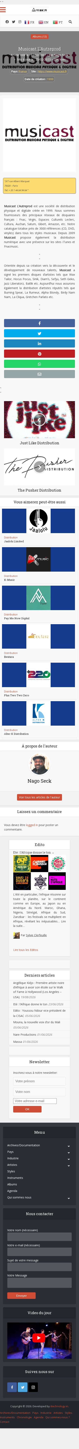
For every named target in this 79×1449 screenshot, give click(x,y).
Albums (12, 1184)
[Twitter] (22, 1387)
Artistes (12, 1165)
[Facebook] (12, 1387)
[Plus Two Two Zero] (38, 675)
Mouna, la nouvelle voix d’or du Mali (36, 1022)
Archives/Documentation (23, 1145)
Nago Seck (61, 55)
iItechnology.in (59, 1406)
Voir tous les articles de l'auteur (39, 797)
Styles (11, 1171)
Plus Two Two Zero (16, 695)
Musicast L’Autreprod (39, 48)
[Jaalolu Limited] (38, 521)
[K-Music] (38, 559)
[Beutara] (38, 636)
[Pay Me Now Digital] (38, 598)
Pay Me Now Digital (16, 618)
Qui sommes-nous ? (57, 1417)
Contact (4, 1422)
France (23, 71)
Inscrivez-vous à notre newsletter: (35, 1073)
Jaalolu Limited (14, 541)
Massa (17, 1042)
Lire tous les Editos (25, 950)
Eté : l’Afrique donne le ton (33, 852)
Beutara (9, 657)
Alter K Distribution (16, 734)
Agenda (12, 1191)
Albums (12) (40, 36)
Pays (10, 1152)
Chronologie (24, 1417)
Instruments (15, 1178)
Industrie (13, 1158)
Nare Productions (24, 1034)
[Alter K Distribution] (38, 713)
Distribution (11, 537)
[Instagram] (33, 1387)
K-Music (9, 580)
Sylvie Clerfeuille (36, 935)
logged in (32, 825)
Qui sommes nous (19, 1197)
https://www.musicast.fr (52, 71)
